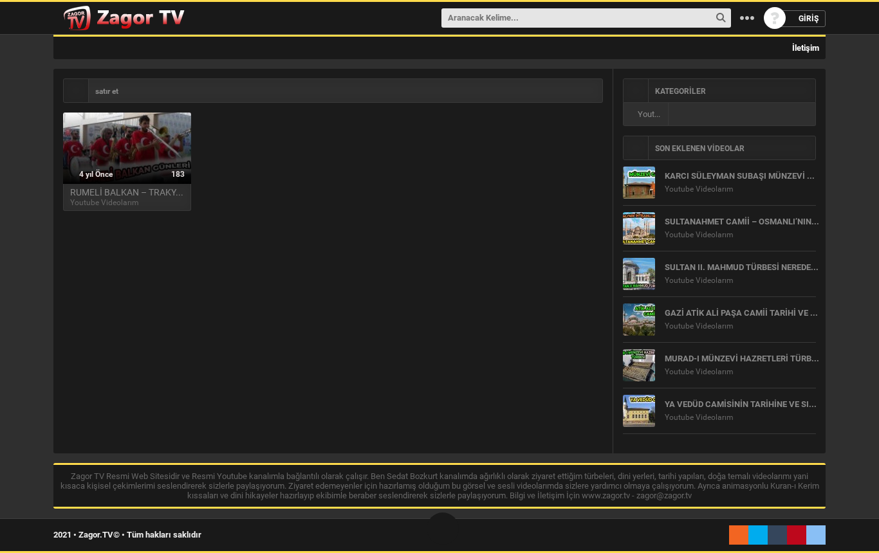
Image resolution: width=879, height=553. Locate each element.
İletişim (804, 48)
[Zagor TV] (122, 18)
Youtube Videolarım (652, 114)
